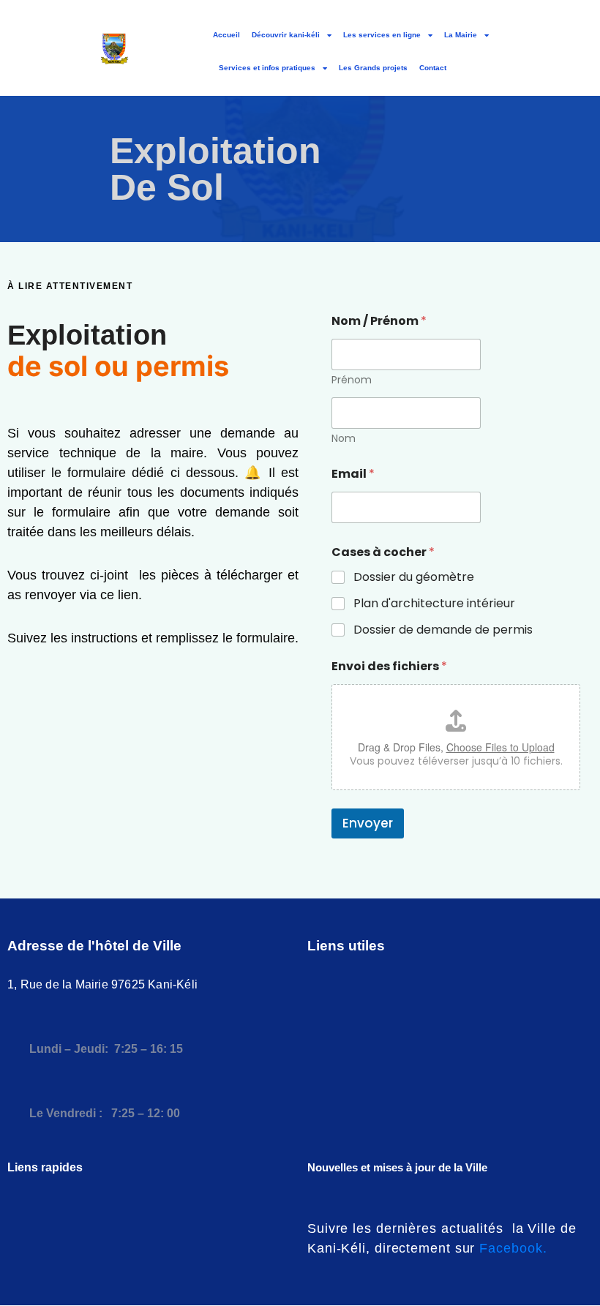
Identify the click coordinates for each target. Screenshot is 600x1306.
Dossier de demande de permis (443, 630)
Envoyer (367, 823)
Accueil (226, 35)
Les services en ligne (382, 35)
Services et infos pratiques (267, 68)
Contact (432, 68)
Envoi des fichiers (389, 666)
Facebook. (513, 1248)
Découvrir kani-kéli (286, 35)
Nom (343, 438)
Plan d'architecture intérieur (434, 604)
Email (353, 474)
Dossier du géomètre (413, 577)
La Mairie (460, 35)
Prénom (351, 380)
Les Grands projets (373, 68)
